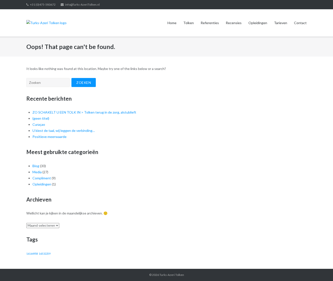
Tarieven (280, 23)
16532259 (44, 253)
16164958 (32, 253)
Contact (300, 23)
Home (171, 23)
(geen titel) (40, 118)
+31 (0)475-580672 (43, 4)
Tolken (188, 23)
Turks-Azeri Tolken (171, 275)
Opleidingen (257, 23)
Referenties (210, 23)
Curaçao (38, 124)
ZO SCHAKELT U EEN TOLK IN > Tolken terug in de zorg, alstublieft (84, 112)
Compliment (41, 178)
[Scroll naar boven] (321, 269)
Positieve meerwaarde (49, 137)
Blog (35, 166)
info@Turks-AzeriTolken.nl (82, 4)
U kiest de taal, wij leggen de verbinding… (63, 130)
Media (37, 172)
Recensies (234, 23)
